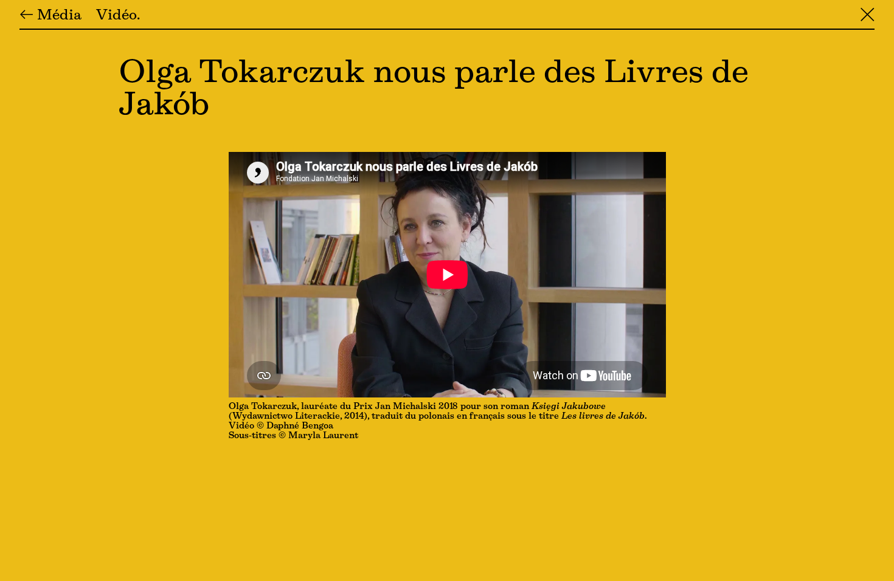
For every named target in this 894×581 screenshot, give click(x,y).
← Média (50, 15)
